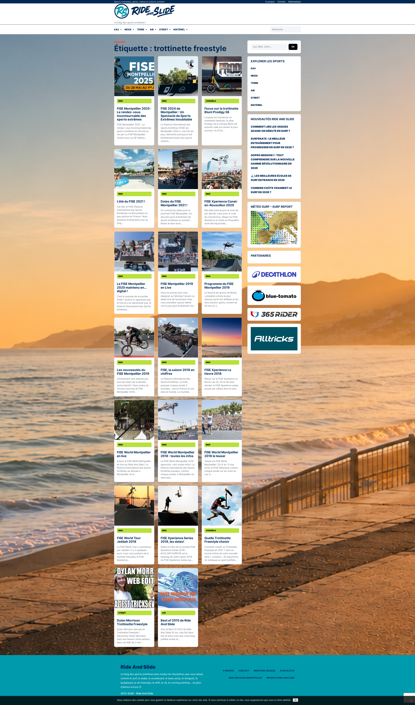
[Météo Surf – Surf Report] (274, 227)
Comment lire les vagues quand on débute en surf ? (270, 128)
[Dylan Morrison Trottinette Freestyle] (134, 588)
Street (163, 29)
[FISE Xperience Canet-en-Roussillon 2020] (222, 169)
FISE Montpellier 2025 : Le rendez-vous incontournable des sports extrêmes (134, 114)
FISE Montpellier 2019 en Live (177, 285)
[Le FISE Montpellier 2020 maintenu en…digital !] (134, 251)
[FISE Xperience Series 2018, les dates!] (178, 506)
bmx (120, 101)
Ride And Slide (138, 667)
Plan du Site (287, 670)
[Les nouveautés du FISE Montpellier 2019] (134, 338)
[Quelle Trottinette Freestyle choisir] (222, 506)
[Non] (411, 700)
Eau (116, 29)
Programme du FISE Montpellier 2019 (219, 285)
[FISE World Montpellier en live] (134, 420)
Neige (127, 29)
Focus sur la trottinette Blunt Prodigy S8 (221, 110)
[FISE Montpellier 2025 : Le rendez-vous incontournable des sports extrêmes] (134, 76)
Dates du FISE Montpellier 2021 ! (174, 203)
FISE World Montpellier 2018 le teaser (221, 454)
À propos (228, 670)
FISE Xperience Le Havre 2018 (217, 371)
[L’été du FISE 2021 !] (134, 169)
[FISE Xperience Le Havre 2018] (222, 338)
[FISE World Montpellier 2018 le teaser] (222, 420)
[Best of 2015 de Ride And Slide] (178, 588)
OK (293, 47)
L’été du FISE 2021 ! (131, 201)
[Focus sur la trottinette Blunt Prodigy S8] (222, 76)
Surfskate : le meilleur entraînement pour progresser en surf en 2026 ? (272, 143)
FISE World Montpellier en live (134, 454)
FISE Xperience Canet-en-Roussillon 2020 (221, 203)
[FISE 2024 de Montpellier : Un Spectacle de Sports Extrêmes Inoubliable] (178, 76)
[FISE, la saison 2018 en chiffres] (178, 338)
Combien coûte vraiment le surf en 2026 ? (271, 190)
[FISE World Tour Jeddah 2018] (134, 506)
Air (152, 29)
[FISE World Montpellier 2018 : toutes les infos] (178, 420)
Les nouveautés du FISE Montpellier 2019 (133, 371)
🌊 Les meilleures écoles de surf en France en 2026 (271, 178)
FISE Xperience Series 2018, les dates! (177, 540)
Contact (281, 1)
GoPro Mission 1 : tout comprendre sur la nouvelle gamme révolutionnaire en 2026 (273, 162)
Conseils (211, 101)
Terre (140, 29)
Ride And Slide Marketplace (245, 677)
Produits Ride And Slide (280, 677)
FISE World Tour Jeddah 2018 (129, 540)
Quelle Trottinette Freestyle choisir (217, 540)
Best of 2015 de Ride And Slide (176, 622)
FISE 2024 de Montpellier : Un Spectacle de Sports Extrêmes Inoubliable (176, 114)
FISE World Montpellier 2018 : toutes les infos (178, 454)
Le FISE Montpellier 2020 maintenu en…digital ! (132, 287)
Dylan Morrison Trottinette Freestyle (132, 622)
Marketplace (294, 1)
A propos (270, 1)
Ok (295, 700)
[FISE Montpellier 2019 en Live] (178, 251)
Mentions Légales (264, 670)
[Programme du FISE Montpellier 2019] (222, 251)
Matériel (179, 29)
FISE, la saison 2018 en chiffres (178, 371)
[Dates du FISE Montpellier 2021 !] (178, 169)
